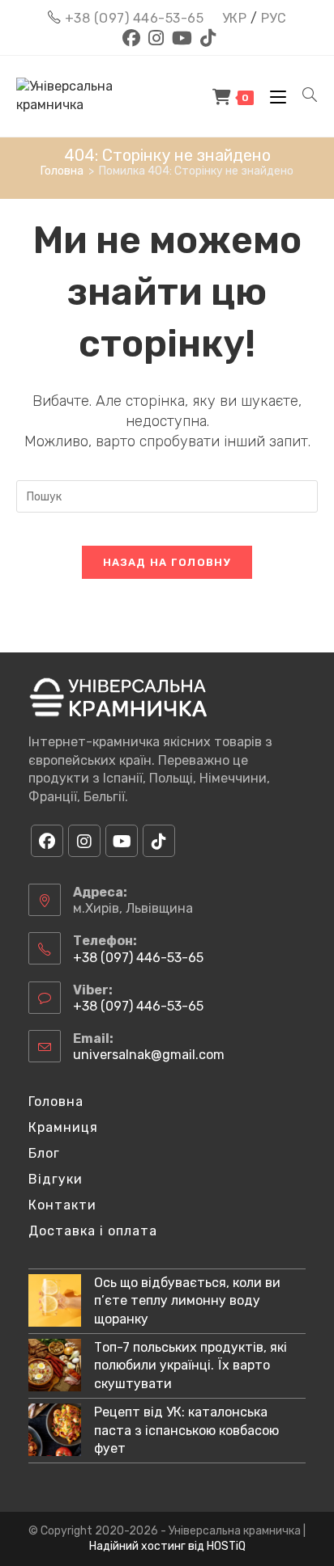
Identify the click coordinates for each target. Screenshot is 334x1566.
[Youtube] (121, 841)
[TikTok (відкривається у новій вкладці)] (206, 38)
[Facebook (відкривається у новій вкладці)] (131, 38)
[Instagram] (84, 841)
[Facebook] (47, 841)
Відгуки (55, 1179)
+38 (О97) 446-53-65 (134, 18)
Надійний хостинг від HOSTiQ (167, 1546)
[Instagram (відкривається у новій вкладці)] (156, 38)
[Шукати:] (304, 96)
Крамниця (63, 1127)
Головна (56, 1101)
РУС (274, 18)
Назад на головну (167, 562)
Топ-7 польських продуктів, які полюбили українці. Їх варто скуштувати (190, 1365)
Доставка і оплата (92, 1231)
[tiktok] (159, 841)
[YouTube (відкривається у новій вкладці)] (182, 38)
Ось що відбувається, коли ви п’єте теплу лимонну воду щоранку (187, 1301)
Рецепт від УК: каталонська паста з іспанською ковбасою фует (186, 1430)
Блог (44, 1153)
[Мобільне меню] (274, 96)
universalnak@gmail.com (149, 1054)
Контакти (62, 1205)
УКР (234, 18)
